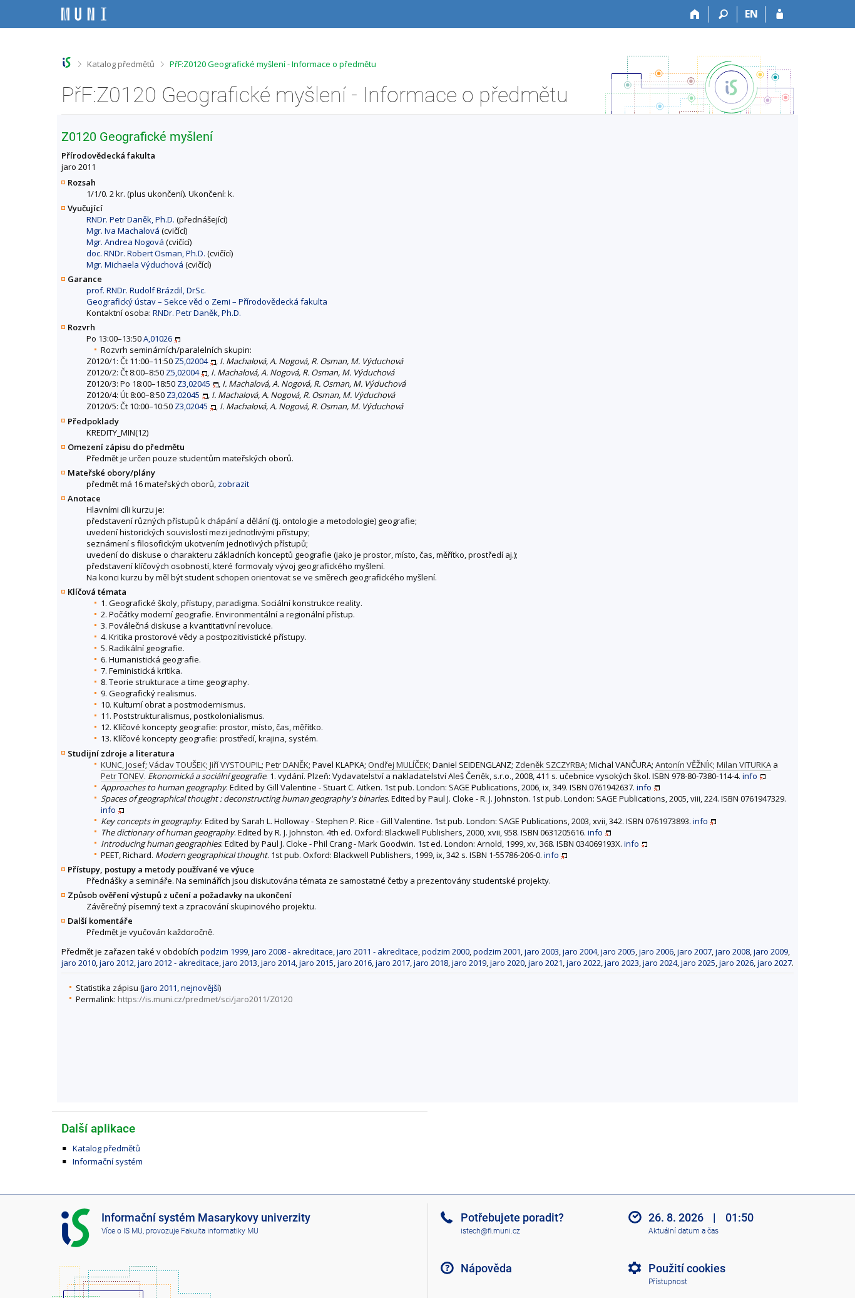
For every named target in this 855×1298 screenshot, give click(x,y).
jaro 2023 (622, 962)
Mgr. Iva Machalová (123, 230)
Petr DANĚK (287, 764)
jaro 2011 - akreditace (377, 951)
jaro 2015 (316, 962)
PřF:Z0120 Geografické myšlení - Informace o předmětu (273, 64)
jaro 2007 (694, 951)
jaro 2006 (656, 951)
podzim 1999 (224, 951)
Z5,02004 (191, 361)
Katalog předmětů (121, 64)
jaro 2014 (278, 962)
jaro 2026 (736, 962)
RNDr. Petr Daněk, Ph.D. (130, 219)
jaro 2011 (160, 987)
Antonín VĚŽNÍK (684, 764)
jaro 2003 (542, 951)
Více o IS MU (122, 1231)
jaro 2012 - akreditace (178, 962)
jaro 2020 (507, 962)
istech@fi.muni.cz (490, 1231)
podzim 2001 (497, 951)
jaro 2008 (732, 951)
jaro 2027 (774, 962)
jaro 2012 (117, 962)
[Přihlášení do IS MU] (779, 14)
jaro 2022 (583, 962)
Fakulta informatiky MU (220, 1231)
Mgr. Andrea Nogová (125, 242)
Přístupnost (667, 1281)
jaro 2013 (240, 962)
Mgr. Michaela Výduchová (134, 264)
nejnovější (200, 987)
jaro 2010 (78, 962)
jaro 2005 (618, 951)
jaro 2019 (469, 962)
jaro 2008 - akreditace (292, 951)
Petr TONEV (122, 776)
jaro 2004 (580, 951)
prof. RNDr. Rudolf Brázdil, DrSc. (146, 290)
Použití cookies (686, 1268)
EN (751, 14)
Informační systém (108, 1161)
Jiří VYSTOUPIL (236, 764)
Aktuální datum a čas (683, 1231)
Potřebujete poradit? (512, 1217)
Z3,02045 (193, 383)
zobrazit (233, 483)
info (749, 776)
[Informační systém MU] (66, 62)
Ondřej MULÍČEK (398, 764)
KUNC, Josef (123, 764)
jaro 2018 (431, 962)
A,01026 (157, 338)
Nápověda (486, 1268)
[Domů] (695, 14)
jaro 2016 (354, 962)
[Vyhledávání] (723, 14)
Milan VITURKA (744, 764)
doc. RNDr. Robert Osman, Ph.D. (145, 253)
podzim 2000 (445, 951)
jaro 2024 (660, 962)
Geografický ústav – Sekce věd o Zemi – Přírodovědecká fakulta (206, 301)
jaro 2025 (698, 962)
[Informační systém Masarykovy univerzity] (83, 14)
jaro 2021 (545, 962)
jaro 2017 (393, 962)
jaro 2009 (771, 951)
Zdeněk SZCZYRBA (550, 764)
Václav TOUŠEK (177, 764)
